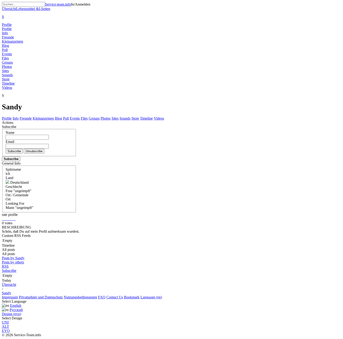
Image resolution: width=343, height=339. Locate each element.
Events (7, 54)
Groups (7, 62)
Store (6, 79)
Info (5, 33)
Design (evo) (11, 314)
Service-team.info (58, 4)
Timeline (8, 83)
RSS (5, 266)
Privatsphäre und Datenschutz (41, 297)
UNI (5, 322)
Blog (5, 46)
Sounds (7, 75)
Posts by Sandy (13, 258)
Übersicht (9, 285)
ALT (5, 327)
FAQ (101, 297)
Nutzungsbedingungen (80, 297)
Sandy (6, 293)
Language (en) (151, 297)
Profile (7, 25)
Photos (7, 67)
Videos (7, 88)
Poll (5, 50)
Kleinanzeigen (12, 41)
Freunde (8, 37)
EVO (6, 331)
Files (5, 58)
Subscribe (9, 271)
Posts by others (13, 262)
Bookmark (132, 297)
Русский (16, 310)
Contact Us (114, 297)
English (15, 306)
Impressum (10, 297)
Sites (5, 71)
